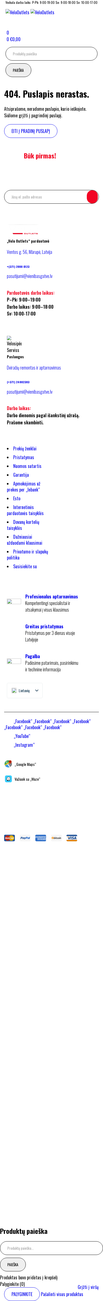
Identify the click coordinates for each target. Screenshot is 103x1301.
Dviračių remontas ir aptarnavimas (34, 367)
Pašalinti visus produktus (62, 1294)
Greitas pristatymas (44, 626)
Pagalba (32, 656)
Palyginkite (22, 1294)
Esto (16, 498)
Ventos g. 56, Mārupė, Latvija (29, 252)
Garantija (21, 474)
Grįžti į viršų (88, 1287)
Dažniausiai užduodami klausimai (24, 539)
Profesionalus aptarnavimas (51, 596)
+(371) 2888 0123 (18, 266)
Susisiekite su (25, 566)
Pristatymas (23, 457)
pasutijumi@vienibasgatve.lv (29, 276)
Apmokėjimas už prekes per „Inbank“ (23, 486)
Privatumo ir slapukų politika (27, 554)
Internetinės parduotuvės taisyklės (25, 510)
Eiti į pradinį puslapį (31, 131)
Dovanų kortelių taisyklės (23, 525)
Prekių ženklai (25, 448)
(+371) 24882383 (18, 382)
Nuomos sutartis (27, 466)
